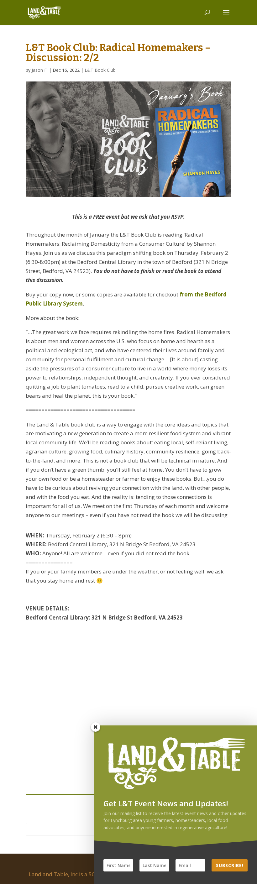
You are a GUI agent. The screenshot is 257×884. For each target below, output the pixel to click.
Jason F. (40, 70)
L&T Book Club (100, 70)
